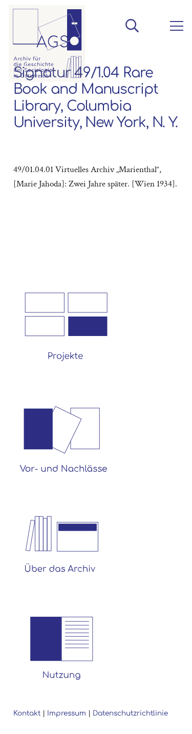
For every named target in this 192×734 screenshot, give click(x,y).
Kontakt (26, 713)
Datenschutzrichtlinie (130, 713)
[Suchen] (131, 25)
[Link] (47, 43)
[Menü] (174, 26)
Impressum (66, 713)
